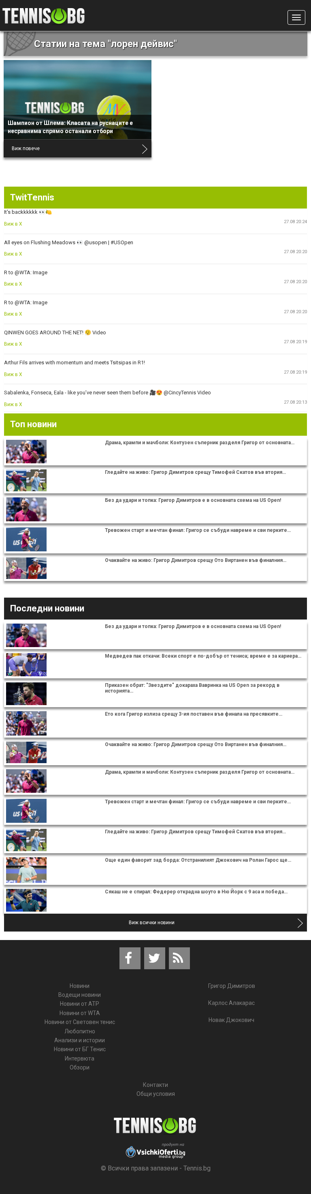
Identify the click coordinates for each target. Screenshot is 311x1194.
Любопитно (79, 1031)
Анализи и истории (79, 1040)
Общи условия (155, 1094)
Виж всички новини (152, 922)
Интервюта (79, 1058)
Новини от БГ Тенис (80, 1049)
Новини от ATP (79, 1003)
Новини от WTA (80, 1013)
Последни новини (47, 608)
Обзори (79, 1067)
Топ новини (33, 424)
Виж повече (26, 148)
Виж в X (13, 224)
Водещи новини (79, 995)
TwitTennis (32, 197)
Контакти (155, 1085)
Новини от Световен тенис (80, 1022)
